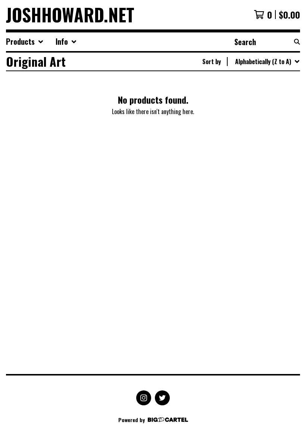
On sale (234, 92)
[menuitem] (25, 41)
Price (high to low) (248, 176)
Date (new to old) (247, 140)
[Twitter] (162, 397)
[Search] (297, 41)
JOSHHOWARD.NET (70, 14)
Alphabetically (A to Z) (253, 116)
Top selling (239, 104)
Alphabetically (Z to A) (253, 128)
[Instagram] (143, 397)
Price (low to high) (248, 164)
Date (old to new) (247, 152)
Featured (236, 80)
